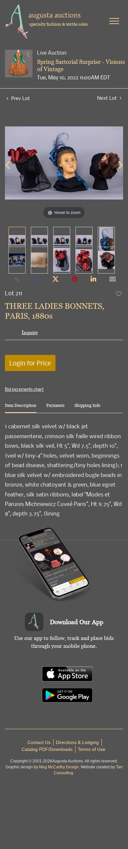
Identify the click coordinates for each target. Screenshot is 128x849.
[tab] (20, 408)
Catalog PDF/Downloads (47, 749)
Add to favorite (119, 294)
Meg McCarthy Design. (59, 767)
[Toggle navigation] (114, 21)
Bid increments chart (24, 389)
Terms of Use (91, 749)
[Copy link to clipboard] (17, 279)
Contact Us (39, 742)
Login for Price (30, 362)
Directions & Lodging (77, 742)
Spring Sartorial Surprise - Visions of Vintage (81, 65)
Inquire (30, 332)
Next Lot (107, 98)
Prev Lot (20, 98)
